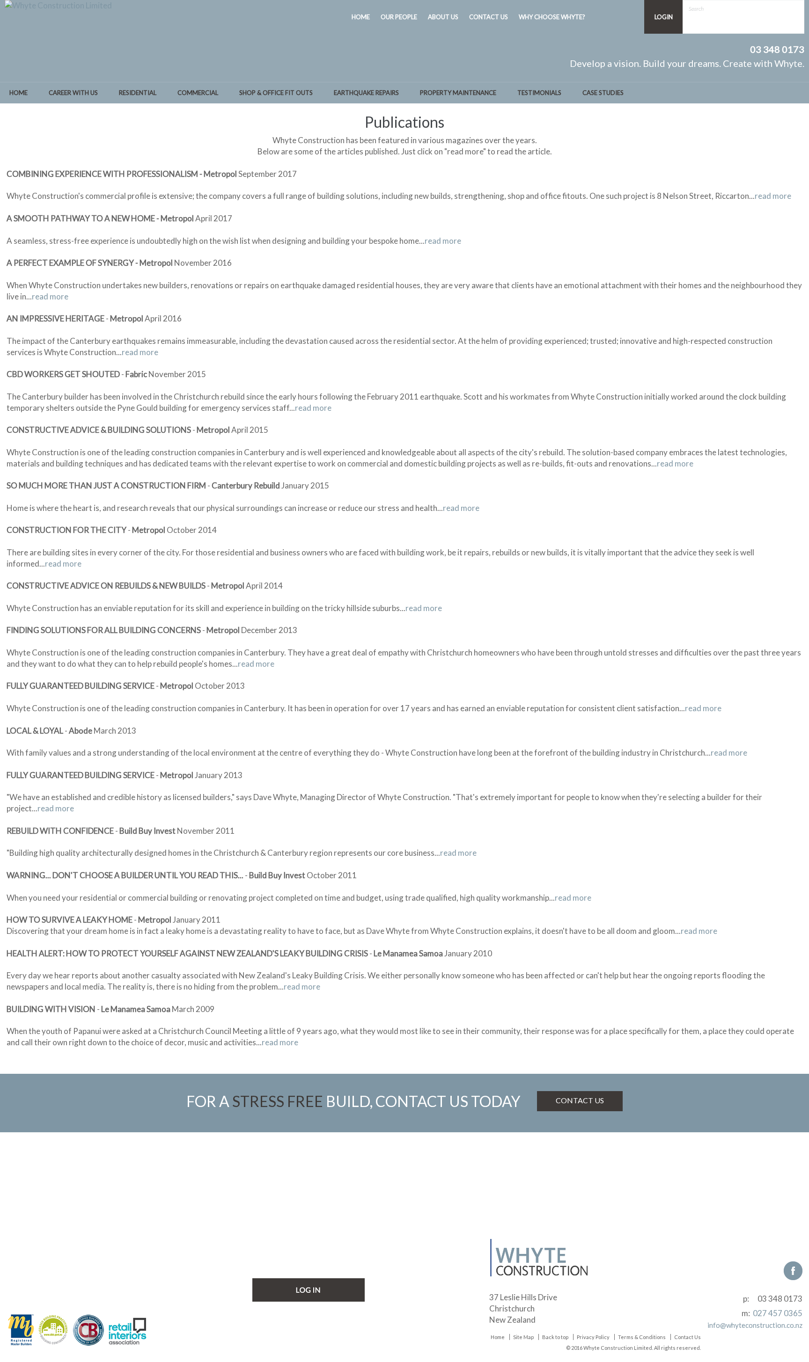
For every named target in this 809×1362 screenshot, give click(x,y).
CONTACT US (488, 17)
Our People (272, 1228)
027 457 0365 (777, 1313)
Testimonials (539, 92)
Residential (137, 92)
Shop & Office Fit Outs (276, 92)
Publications (273, 1242)
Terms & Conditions (642, 1337)
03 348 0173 (780, 1299)
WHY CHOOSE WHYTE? (552, 17)
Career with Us (73, 92)
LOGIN (664, 17)
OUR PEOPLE (399, 17)
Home (18, 92)
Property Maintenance (458, 92)
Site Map (523, 1337)
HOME (361, 17)
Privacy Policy (593, 1337)
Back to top (555, 1337)
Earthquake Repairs (366, 92)
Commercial (197, 92)
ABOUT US (443, 17)
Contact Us (687, 1337)
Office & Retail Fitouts (52, 1256)
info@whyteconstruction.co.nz (754, 1325)
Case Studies (603, 92)
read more (773, 196)
